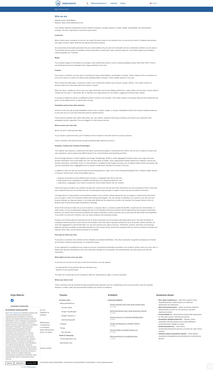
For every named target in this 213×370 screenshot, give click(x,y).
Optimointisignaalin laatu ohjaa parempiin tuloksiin (128, 311)
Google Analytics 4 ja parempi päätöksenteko (126, 317)
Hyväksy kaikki (31, 363)
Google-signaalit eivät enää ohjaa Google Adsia (127, 304)
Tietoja (62, 328)
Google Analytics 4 (68, 316)
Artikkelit (113, 3)
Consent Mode (66, 307)
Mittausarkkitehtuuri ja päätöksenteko (124, 336)
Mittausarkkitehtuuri (67, 303)
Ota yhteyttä (66, 332)
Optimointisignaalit (68, 320)
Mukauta (9, 363)
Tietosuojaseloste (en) (68, 339)
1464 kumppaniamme (15, 313)
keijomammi (31, 367)
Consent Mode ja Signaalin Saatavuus (124, 330)
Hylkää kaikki (20, 363)
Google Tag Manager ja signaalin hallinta (125, 323)
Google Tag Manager (69, 311)
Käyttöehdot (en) (66, 343)
